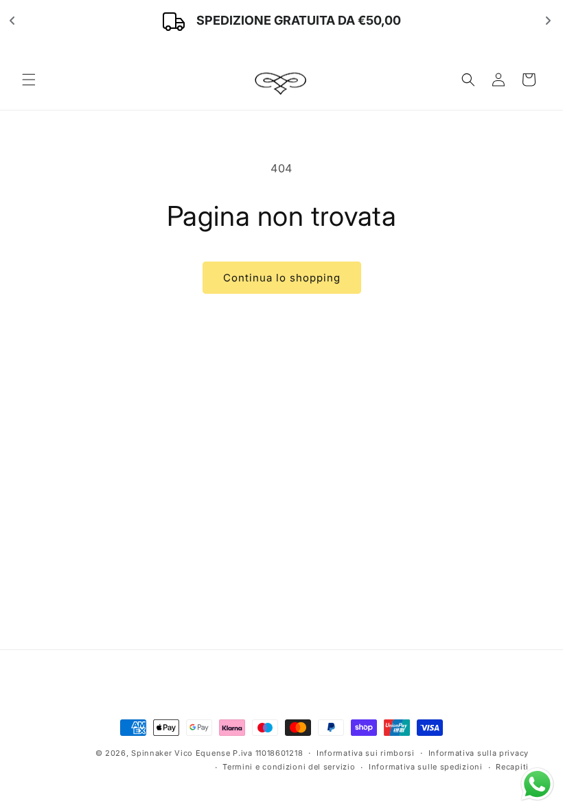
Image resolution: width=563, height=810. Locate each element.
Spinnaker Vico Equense (180, 753)
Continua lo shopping (282, 277)
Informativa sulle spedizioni (426, 767)
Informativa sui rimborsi (366, 753)
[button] (29, 80)
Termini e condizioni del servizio (288, 767)
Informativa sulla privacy (478, 753)
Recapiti (512, 767)
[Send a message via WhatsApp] (537, 784)
